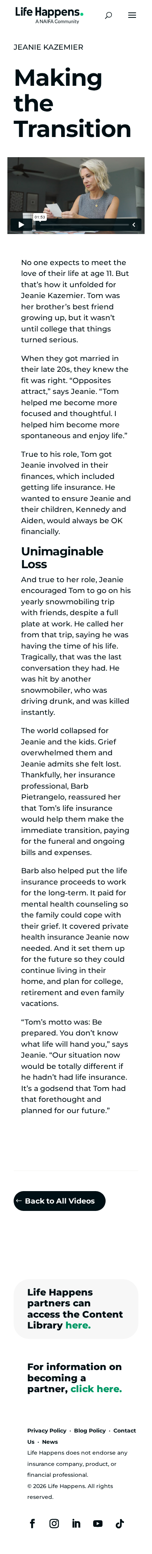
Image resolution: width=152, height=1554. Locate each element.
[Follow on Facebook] (32, 1523)
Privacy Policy (46, 1430)
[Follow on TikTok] (119, 1523)
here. (78, 1325)
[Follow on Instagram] (54, 1523)
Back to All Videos (60, 1201)
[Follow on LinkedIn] (76, 1523)
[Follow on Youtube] (97, 1523)
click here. (96, 1388)
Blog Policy (90, 1430)
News (50, 1441)
